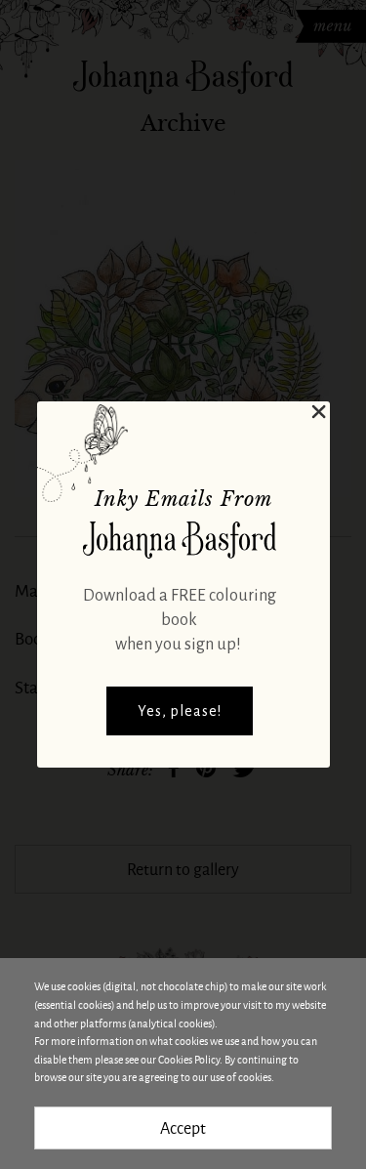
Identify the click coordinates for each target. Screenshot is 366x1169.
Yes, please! (180, 711)
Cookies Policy (189, 1059)
